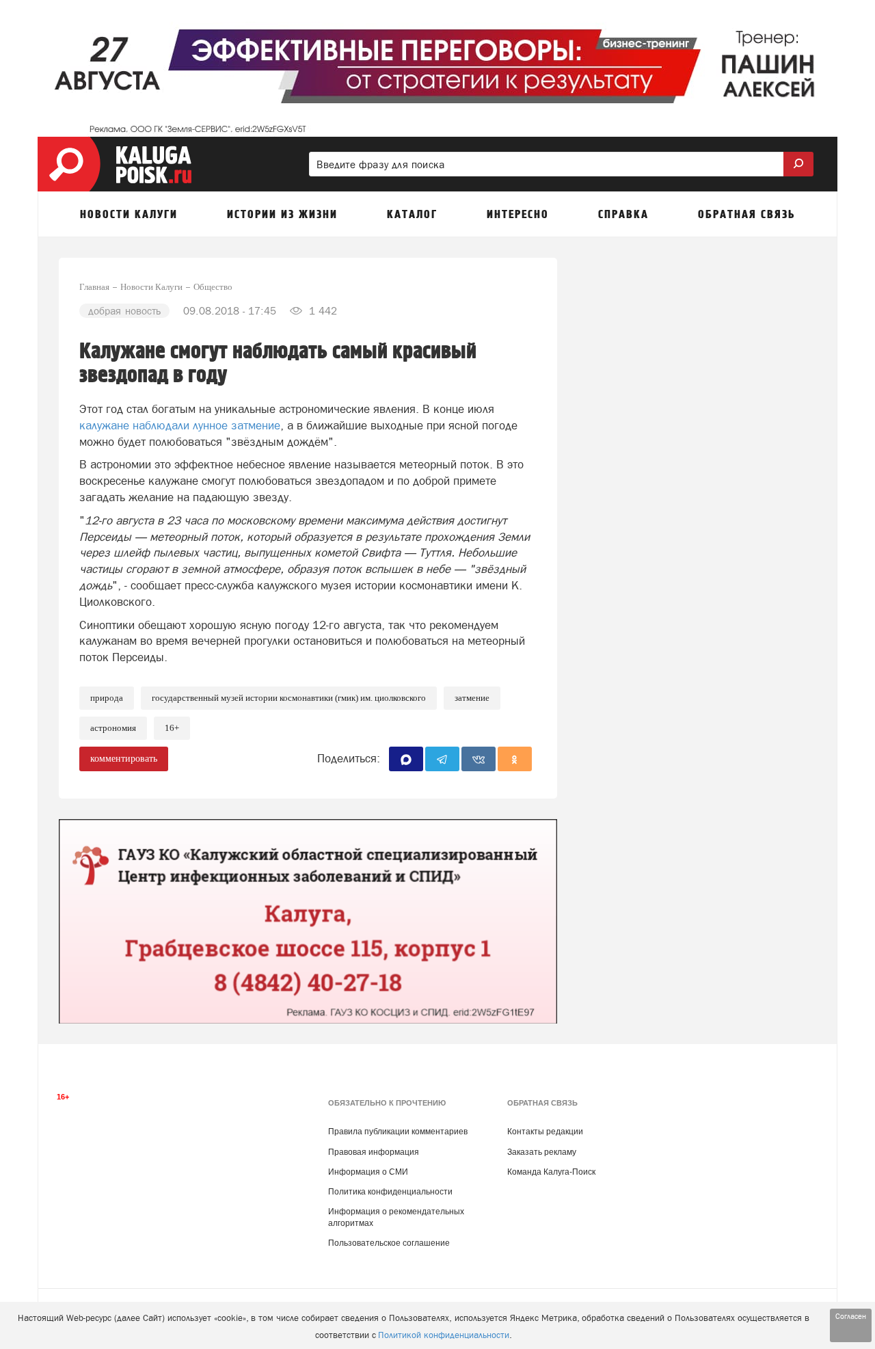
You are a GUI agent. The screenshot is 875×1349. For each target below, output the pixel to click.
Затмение (472, 698)
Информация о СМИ (368, 1172)
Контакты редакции (545, 1131)
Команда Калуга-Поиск (551, 1172)
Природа (106, 698)
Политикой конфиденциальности (443, 1335)
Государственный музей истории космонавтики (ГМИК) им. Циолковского (289, 698)
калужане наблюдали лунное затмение (179, 425)
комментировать (123, 758)
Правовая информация (373, 1152)
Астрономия (113, 728)
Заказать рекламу (541, 1152)
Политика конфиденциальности (390, 1192)
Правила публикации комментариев (398, 1131)
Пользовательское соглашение (389, 1243)
